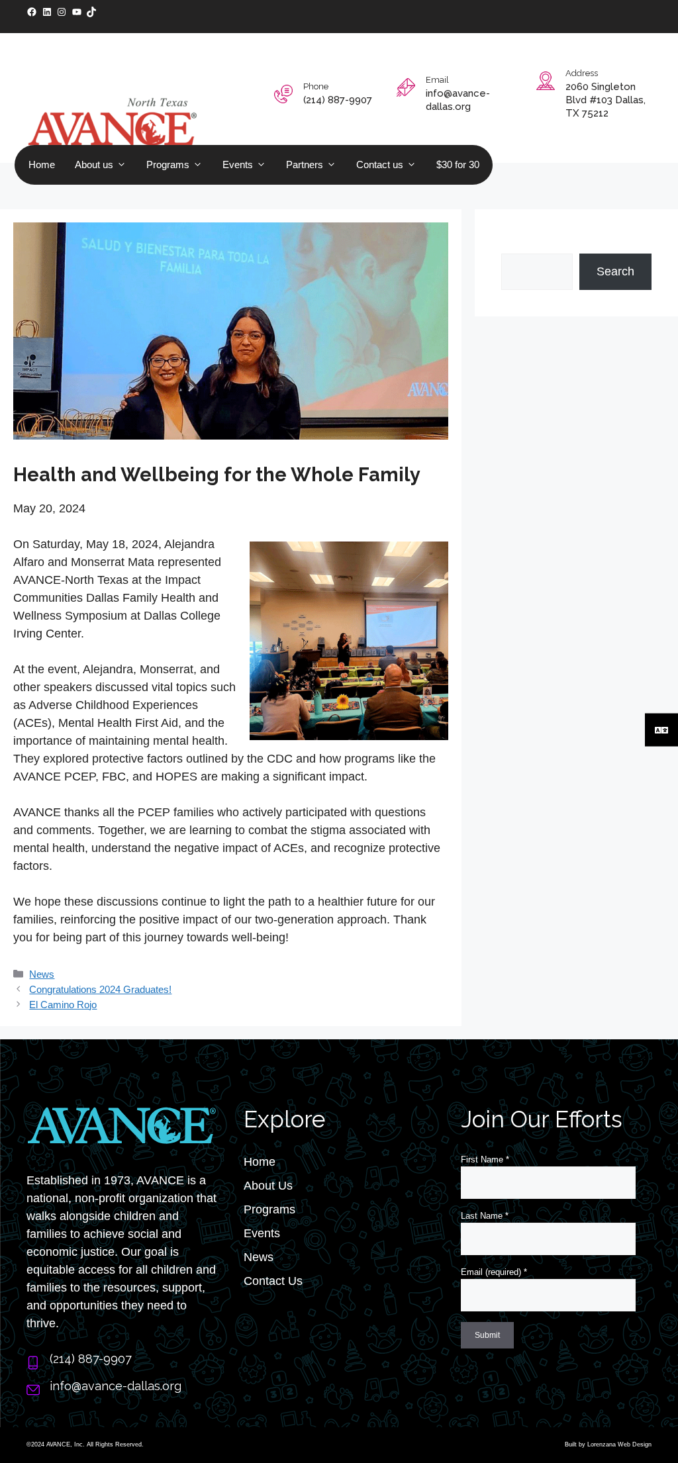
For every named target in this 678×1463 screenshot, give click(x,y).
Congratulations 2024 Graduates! (100, 989)
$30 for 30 (457, 164)
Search (520, 244)
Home (41, 164)
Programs (167, 164)
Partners (304, 164)
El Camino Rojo (63, 1004)
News (41, 974)
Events (237, 164)
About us (94, 164)
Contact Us (273, 1281)
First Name (485, 1159)
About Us (268, 1185)
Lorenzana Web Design (619, 1444)
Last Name (484, 1216)
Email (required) (494, 1272)
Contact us (379, 164)
